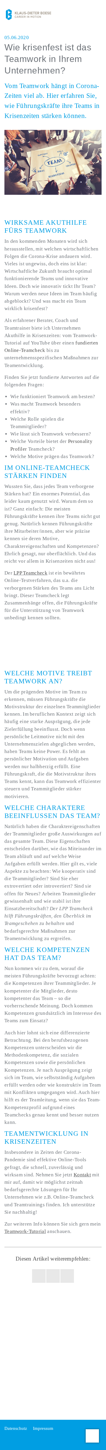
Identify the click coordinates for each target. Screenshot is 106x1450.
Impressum (43, 1428)
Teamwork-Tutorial (25, 1231)
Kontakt (82, 1175)
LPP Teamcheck (30, 573)
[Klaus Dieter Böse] (29, 14)
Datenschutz (15, 1428)
